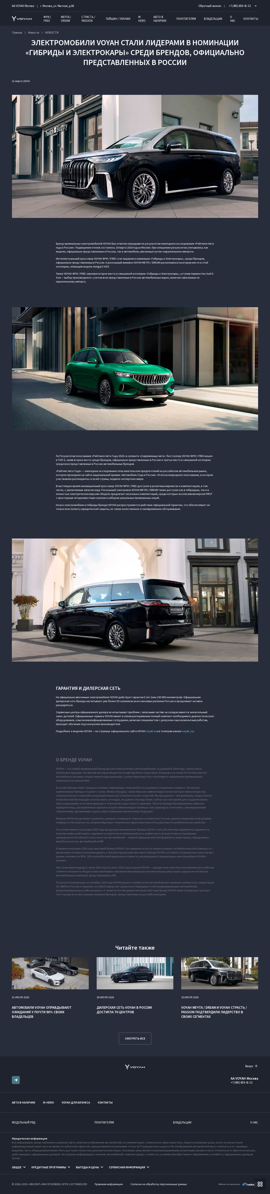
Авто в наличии (159, 19)
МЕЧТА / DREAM (66, 19)
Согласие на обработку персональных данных (159, 1184)
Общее (17, 1167)
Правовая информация (109, 1184)
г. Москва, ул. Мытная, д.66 (57, 6)
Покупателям (186, 19)
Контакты (250, 19)
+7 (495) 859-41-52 (241, 1082)
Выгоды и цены (87, 1167)
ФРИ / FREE (47, 19)
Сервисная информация (127, 1167)
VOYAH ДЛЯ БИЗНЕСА (76, 1102)
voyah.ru (151, 731)
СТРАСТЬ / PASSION (88, 19)
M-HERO (141, 19)
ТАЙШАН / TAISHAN (118, 19)
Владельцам (213, 19)
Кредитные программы (48, 1167)
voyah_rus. (188, 731)
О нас (232, 19)
